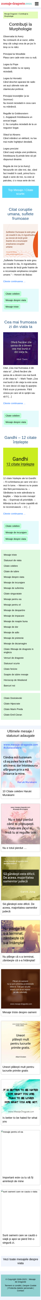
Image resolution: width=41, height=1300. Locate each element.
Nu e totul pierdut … (15, 847)
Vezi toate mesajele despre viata (20, 1261)
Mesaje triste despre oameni (19, 1012)
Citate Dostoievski (13, 698)
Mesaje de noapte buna (16, 621)
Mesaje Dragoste (10, 14)
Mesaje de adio (11, 632)
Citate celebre (13, 293)
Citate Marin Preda (13, 709)
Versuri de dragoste (14, 658)
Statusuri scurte (12, 663)
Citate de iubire (11, 571)
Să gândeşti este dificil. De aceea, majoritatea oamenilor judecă (20, 907)
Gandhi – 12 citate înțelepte (20, 439)
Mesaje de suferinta (14, 588)
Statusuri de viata (12, 560)
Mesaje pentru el (12, 604)
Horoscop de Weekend (15, 680)
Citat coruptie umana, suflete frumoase (20, 214)
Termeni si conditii (13, 1285)
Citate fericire (10, 669)
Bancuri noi (9, 685)
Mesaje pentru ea (12, 599)
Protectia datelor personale (20, 1288)
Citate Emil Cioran (13, 714)
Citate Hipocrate (12, 703)
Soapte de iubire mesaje (16, 674)
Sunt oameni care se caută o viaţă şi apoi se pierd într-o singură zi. (20, 1239)
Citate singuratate (13, 593)
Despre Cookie (29, 1285)
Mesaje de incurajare (16, 532)
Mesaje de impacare (14, 616)
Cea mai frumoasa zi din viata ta (20, 324)
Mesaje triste (12, 306)
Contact (20, 1290)
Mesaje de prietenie (14, 638)
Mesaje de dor (11, 627)
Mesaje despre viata (16, 300)
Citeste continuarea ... (14, 281)
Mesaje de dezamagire (15, 643)
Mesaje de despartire (14, 610)
